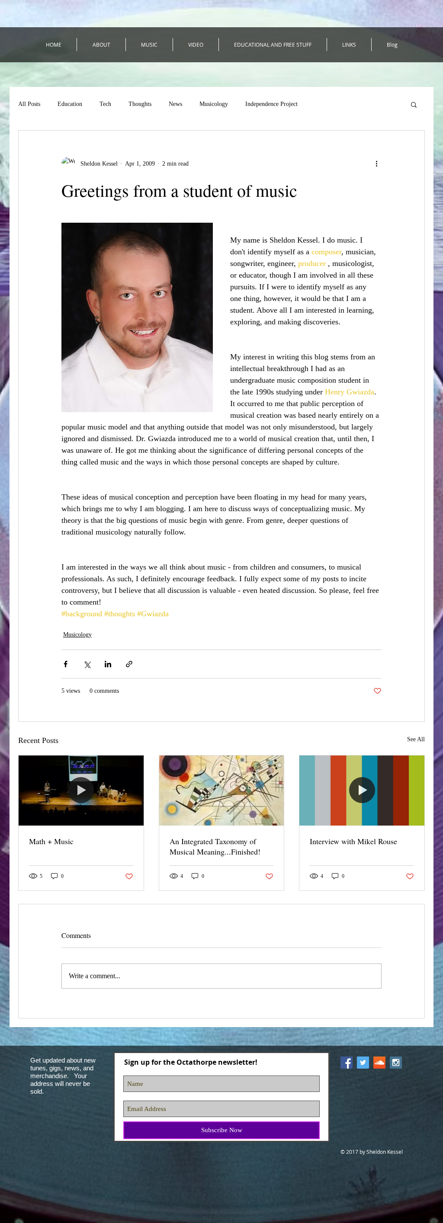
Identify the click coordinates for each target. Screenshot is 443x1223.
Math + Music (51, 841)
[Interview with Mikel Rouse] (361, 791)
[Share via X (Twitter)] (87, 664)
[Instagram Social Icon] (396, 1063)
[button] (414, 104)
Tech (105, 104)
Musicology (213, 104)
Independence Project (271, 104)
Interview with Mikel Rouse (353, 841)
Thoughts (139, 104)
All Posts (29, 104)
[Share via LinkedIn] (108, 664)
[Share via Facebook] (65, 664)
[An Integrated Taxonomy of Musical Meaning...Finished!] (221, 791)
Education (70, 104)
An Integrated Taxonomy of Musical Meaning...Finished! (215, 846)
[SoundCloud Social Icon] (379, 1063)
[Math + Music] (81, 791)
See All (416, 739)
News (175, 104)
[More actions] (376, 163)
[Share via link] (129, 664)
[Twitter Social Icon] (363, 1063)
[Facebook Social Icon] (346, 1063)
